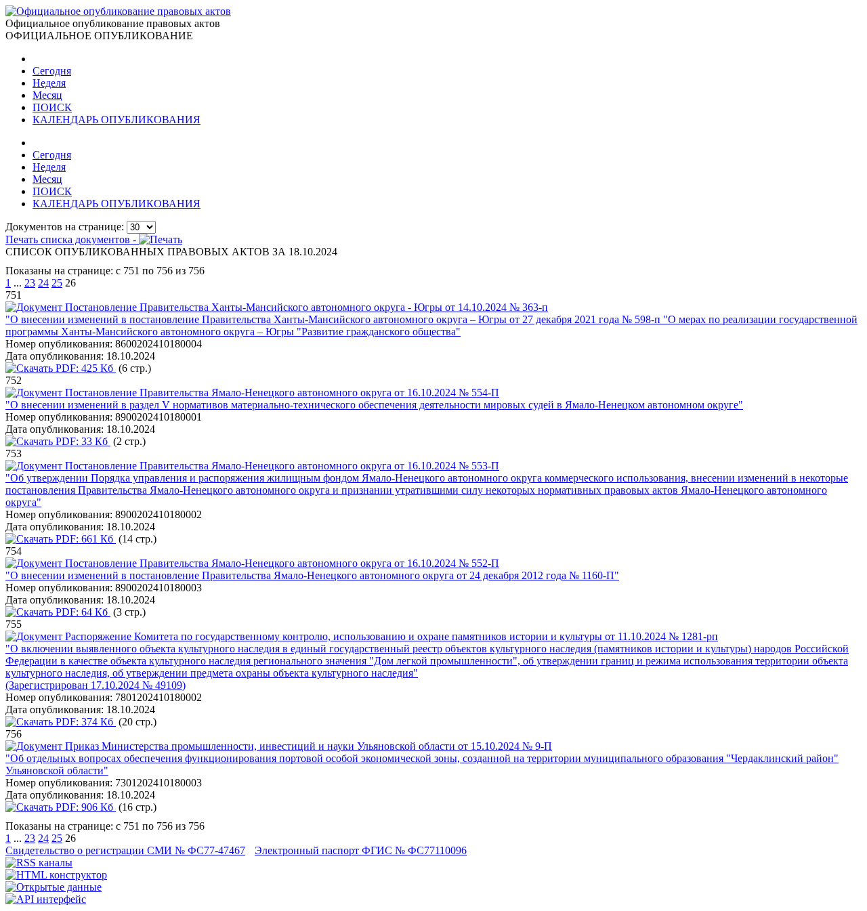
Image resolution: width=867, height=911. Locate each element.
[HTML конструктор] (56, 875)
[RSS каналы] (38, 862)
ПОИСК (52, 107)
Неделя (49, 83)
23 (29, 283)
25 (56, 283)
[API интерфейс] (45, 899)
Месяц (47, 95)
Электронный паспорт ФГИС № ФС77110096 (361, 850)
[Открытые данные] (53, 887)
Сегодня (52, 71)
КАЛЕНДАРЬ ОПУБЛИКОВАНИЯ (116, 119)
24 (43, 283)
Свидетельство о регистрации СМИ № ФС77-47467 (125, 850)
